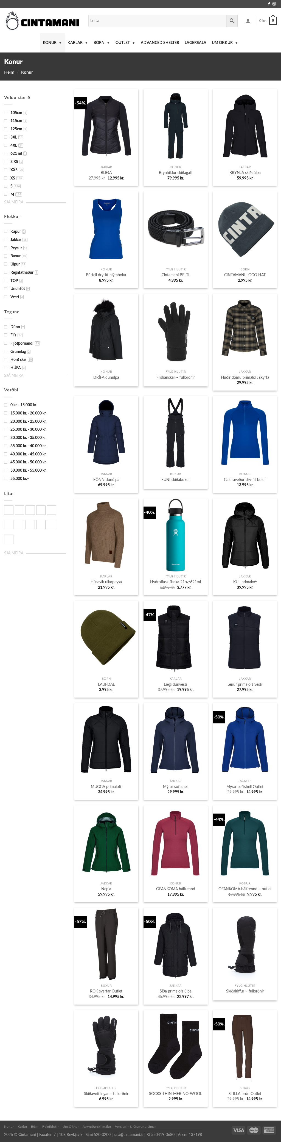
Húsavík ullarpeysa (106, 582)
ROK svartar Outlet (106, 991)
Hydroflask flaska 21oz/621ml (175, 582)
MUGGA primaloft (106, 787)
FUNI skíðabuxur (175, 480)
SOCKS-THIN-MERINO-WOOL (175, 1094)
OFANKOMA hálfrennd (175, 889)
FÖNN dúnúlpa (106, 480)
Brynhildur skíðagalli (175, 173)
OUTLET (123, 43)
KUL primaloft (245, 582)
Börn (99, 43)
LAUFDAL (106, 684)
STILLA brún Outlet (245, 1094)
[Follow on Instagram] (274, 4)
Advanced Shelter (160, 43)
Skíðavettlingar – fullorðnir (106, 1094)
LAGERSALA (195, 43)
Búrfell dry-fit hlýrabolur (106, 275)
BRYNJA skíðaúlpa (245, 173)
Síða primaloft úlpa (176, 991)
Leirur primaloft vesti (244, 684)
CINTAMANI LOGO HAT (245, 275)
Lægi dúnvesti (175, 684)
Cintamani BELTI (175, 275)
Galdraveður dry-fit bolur (245, 480)
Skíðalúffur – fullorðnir (245, 991)
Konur (50, 43)
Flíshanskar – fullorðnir (175, 377)
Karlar (75, 43)
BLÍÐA (106, 173)
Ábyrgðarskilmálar (97, 1126)
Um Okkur (222, 43)
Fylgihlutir (50, 1126)
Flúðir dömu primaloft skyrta (245, 377)
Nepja (106, 889)
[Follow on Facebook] (269, 4)
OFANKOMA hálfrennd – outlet (245, 889)
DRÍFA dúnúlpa (106, 377)
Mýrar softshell (175, 787)
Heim (9, 72)
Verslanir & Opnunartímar (135, 1126)
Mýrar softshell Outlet (244, 787)
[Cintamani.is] (42, 20)
